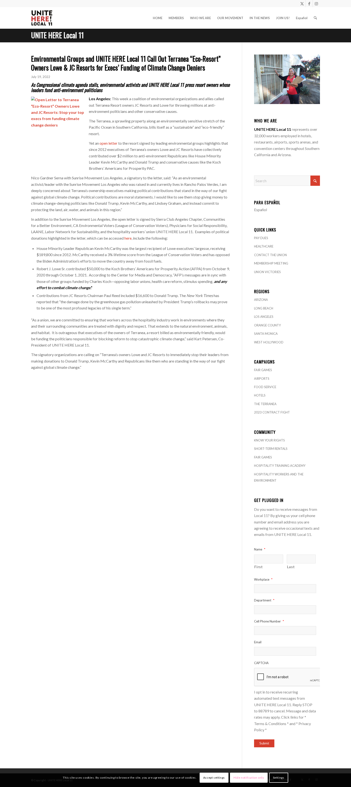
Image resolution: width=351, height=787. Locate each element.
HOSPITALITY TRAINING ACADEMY (279, 466)
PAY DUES (261, 238)
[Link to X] (301, 3)
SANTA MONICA (266, 334)
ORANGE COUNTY (267, 325)
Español (260, 209)
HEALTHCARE (263, 246)
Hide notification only (249, 777)
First (258, 567)
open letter (108, 143)
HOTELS (260, 395)
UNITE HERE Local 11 (57, 35)
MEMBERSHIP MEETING (271, 263)
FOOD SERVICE (265, 387)
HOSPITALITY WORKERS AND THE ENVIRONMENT (278, 477)
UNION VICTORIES (267, 272)
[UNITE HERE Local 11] (42, 18)
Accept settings (214, 777)
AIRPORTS (261, 378)
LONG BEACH (263, 308)
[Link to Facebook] (309, 3)
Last (291, 567)
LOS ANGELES (263, 317)
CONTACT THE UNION (270, 255)
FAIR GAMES (263, 370)
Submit (264, 743)
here (128, 238)
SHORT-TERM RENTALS (270, 449)
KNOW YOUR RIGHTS (269, 440)
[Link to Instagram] (316, 3)
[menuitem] (157, 18)
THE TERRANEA (265, 404)
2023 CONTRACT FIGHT (272, 412)
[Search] (315, 18)
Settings (278, 777)
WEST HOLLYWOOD (268, 342)
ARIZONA (261, 300)
